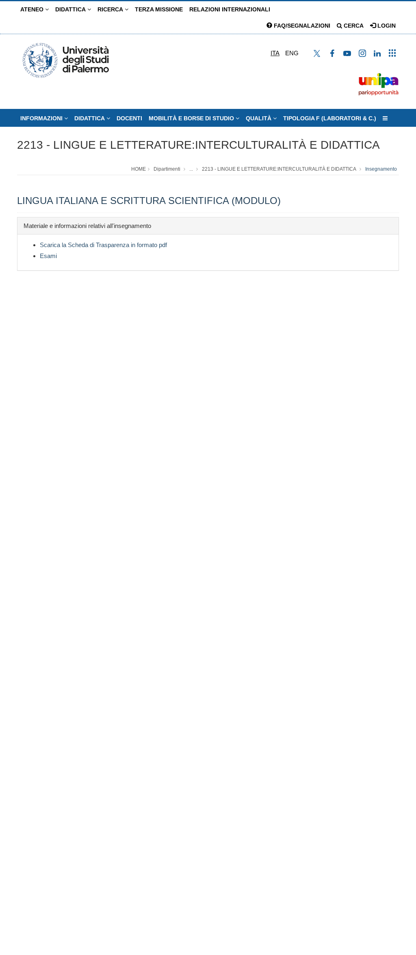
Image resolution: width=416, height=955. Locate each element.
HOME (138, 169)
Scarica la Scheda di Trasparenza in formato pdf (103, 244)
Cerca (353, 25)
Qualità (259, 118)
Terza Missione (159, 9)
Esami (48, 255)
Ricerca (111, 9)
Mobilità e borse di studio (192, 118)
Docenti (129, 118)
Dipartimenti (167, 169)
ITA (275, 53)
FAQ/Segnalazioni (301, 25)
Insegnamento (381, 169)
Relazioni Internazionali (229, 9)
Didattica (71, 9)
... (191, 169)
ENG (292, 53)
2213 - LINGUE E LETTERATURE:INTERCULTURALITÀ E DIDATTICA (198, 145)
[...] (385, 118)
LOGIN (386, 25)
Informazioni (42, 118)
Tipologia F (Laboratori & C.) (329, 118)
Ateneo (32, 9)
